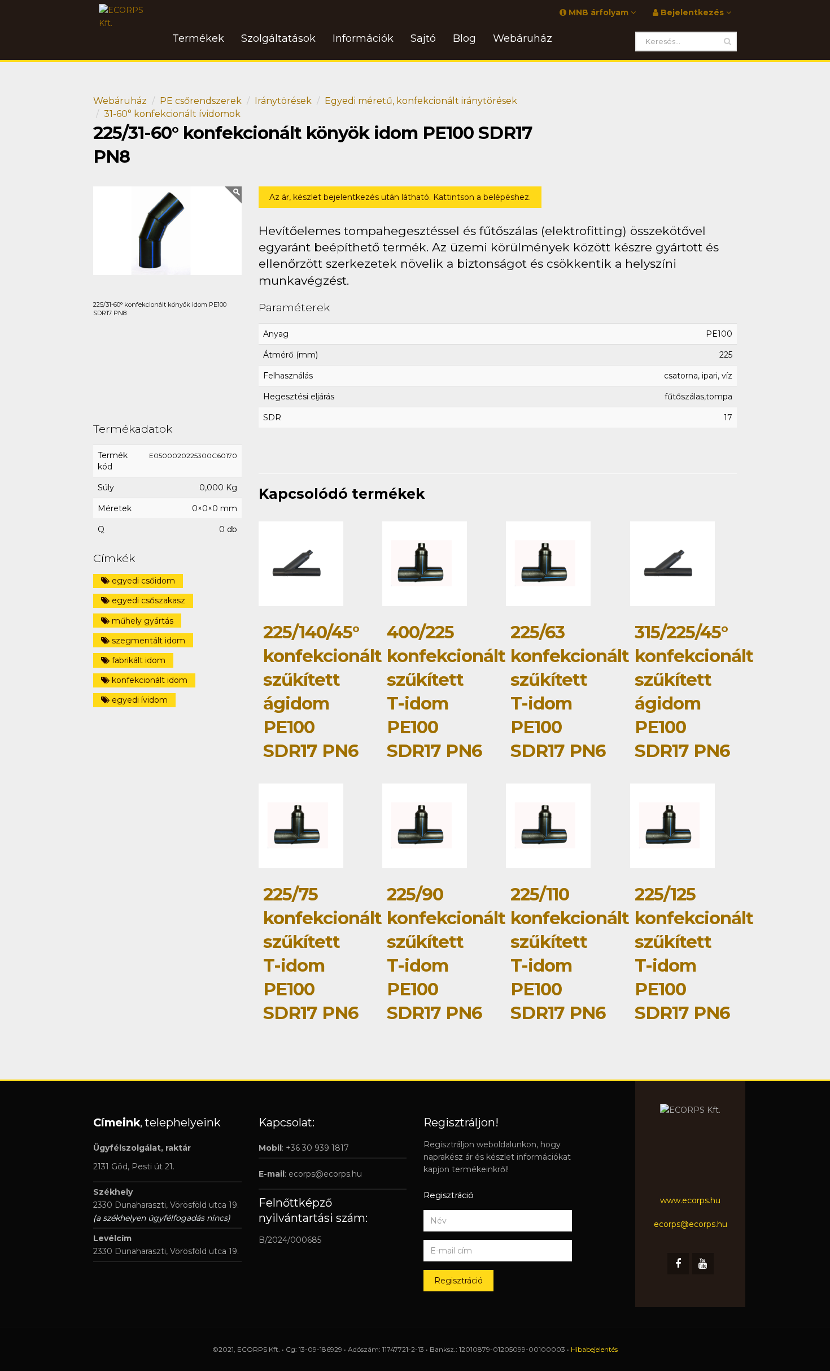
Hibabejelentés (594, 1349)
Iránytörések (283, 100)
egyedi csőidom (142, 581)
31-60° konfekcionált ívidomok (172, 113)
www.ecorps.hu (690, 1200)
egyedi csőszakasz (147, 600)
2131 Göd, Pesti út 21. (133, 1166)
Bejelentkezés (692, 12)
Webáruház (120, 100)
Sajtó (423, 38)
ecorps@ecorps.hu (325, 1174)
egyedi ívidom (139, 700)
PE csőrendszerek (201, 100)
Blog (464, 38)
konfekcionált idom (148, 680)
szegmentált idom (147, 641)
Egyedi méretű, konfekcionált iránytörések (421, 100)
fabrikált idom (137, 660)
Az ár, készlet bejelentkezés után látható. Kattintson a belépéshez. (400, 197)
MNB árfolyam (598, 12)
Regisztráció (458, 1281)
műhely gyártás (141, 621)
